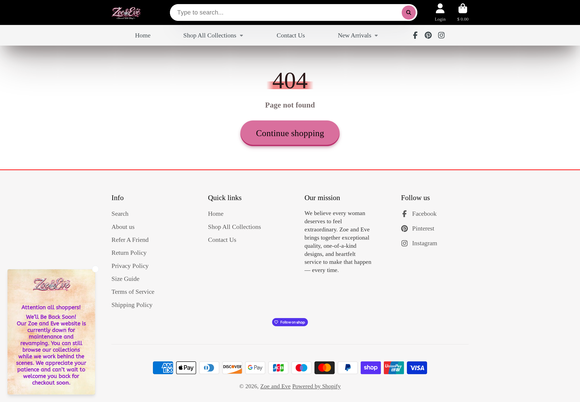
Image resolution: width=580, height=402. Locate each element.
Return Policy (129, 252)
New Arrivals (354, 35)
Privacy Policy (130, 265)
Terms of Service (132, 291)
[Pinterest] (428, 35)
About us (123, 226)
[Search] (409, 13)
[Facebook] (415, 35)
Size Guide (125, 278)
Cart (463, 12)
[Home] (126, 12)
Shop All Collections (209, 35)
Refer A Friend (130, 239)
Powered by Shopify (316, 386)
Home (142, 35)
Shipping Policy (131, 304)
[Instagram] (441, 35)
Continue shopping (290, 133)
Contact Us (291, 35)
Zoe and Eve (275, 386)
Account (440, 12)
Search (119, 213)
